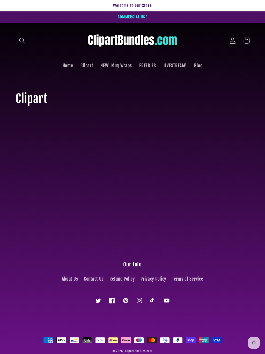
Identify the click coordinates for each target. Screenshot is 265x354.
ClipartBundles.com (138, 351)
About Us (70, 279)
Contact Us (94, 279)
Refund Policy (122, 279)
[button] (22, 40)
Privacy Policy (153, 279)
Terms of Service (187, 279)
